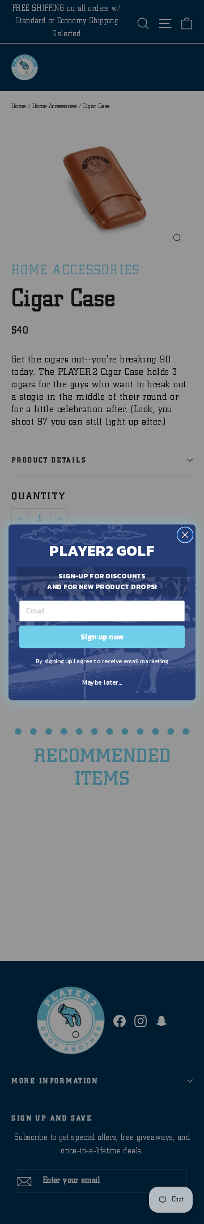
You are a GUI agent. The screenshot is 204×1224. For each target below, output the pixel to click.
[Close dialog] (185, 534)
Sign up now (102, 636)
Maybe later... (102, 682)
